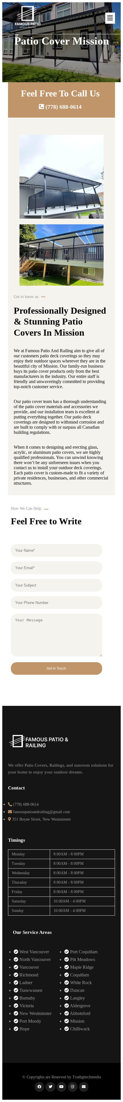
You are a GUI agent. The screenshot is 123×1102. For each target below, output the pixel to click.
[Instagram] (73, 1087)
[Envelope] (84, 1087)
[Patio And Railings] (38, 749)
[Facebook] (39, 1087)
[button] (110, 18)
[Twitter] (50, 1087)
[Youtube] (61, 1087)
